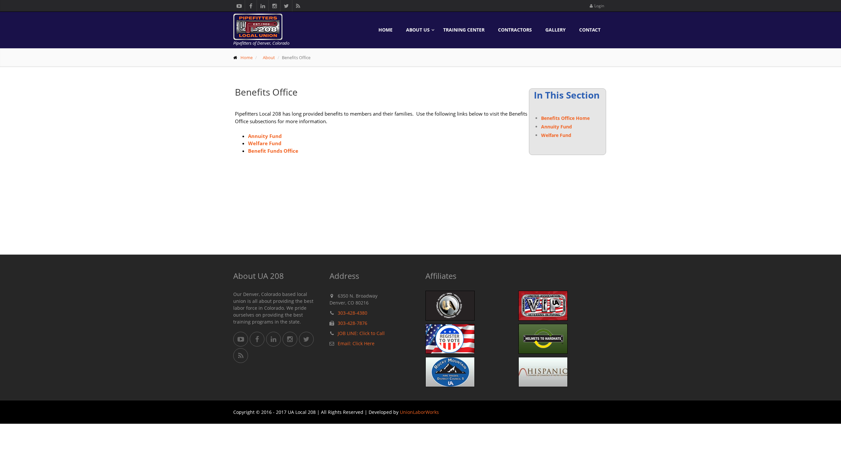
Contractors (515, 30)
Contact (590, 30)
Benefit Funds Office (274, 150)
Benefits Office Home (565, 118)
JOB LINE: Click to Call (361, 333)
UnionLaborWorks (419, 412)
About (269, 57)
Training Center (464, 30)
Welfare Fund (556, 135)
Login (599, 6)
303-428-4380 (352, 313)
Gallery (555, 30)
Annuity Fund (556, 127)
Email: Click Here (356, 343)
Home (385, 30)
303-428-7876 (352, 323)
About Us (418, 30)
